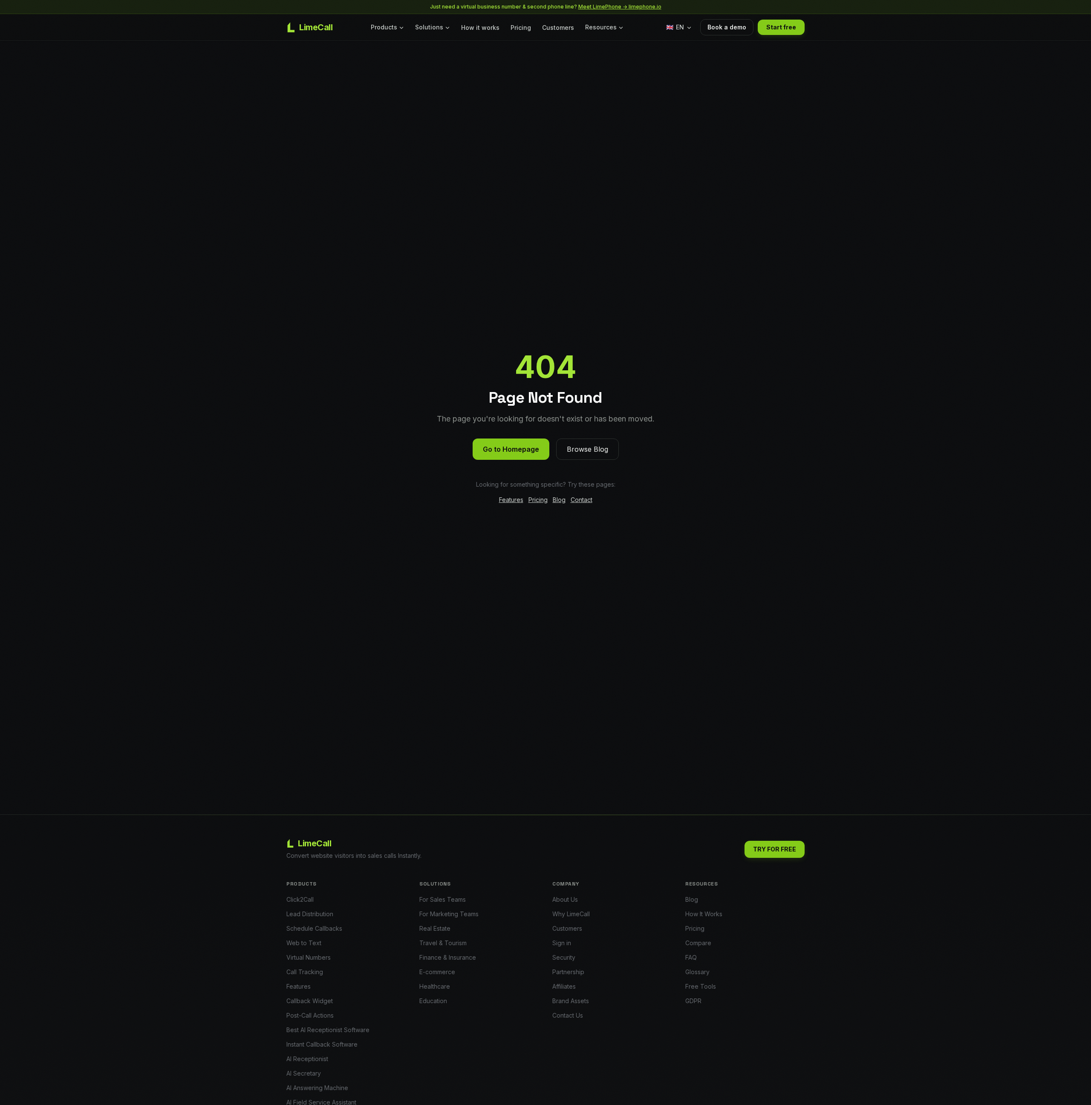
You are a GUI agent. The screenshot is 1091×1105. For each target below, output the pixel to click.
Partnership (568, 971)
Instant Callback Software (322, 1044)
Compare (698, 942)
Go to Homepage (511, 449)
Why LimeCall (571, 913)
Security (563, 957)
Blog (559, 499)
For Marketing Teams (449, 913)
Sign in (561, 942)
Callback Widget (309, 1000)
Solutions (429, 27)
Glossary (697, 971)
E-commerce (437, 971)
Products (384, 27)
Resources (601, 27)
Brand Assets (570, 1000)
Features (511, 499)
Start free (781, 27)
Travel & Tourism (443, 942)
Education (433, 1000)
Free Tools (700, 986)
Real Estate (434, 928)
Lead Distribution (309, 913)
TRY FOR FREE (774, 849)
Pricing (521, 27)
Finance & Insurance (447, 957)
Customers (558, 27)
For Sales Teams (442, 899)
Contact (581, 499)
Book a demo (726, 27)
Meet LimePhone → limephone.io (619, 6)
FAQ (691, 957)
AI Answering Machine (317, 1087)
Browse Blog (587, 449)
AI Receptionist (307, 1058)
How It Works (703, 913)
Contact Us (567, 1015)
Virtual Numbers (308, 957)
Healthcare (434, 986)
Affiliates (564, 986)
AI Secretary (303, 1073)
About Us (565, 899)
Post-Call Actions (310, 1015)
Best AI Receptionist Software (327, 1029)
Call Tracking (304, 971)
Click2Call (300, 899)
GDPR (693, 1000)
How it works (480, 27)
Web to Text (303, 942)
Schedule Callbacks (314, 928)
